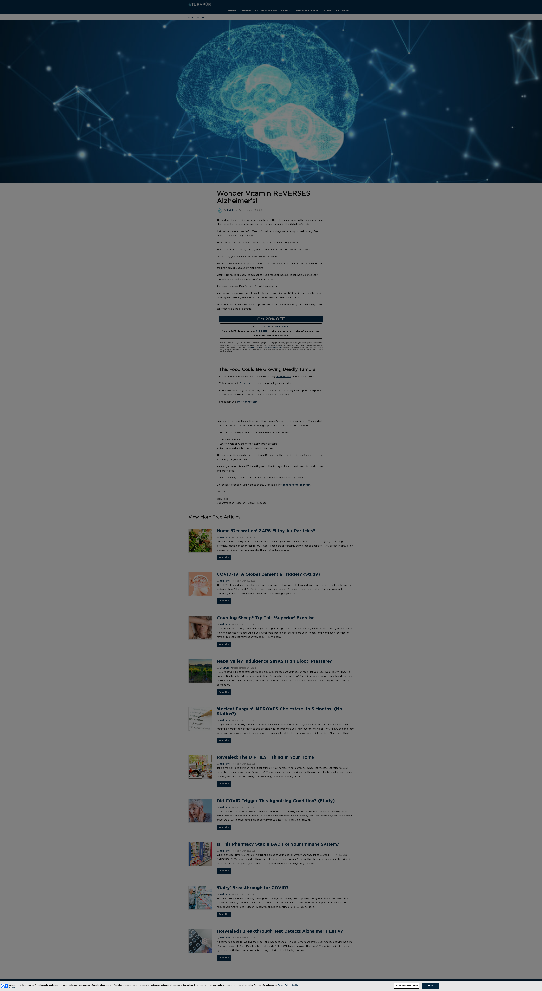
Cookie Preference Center (406, 986)
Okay (430, 986)
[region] (271, 986)
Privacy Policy (284, 985)
